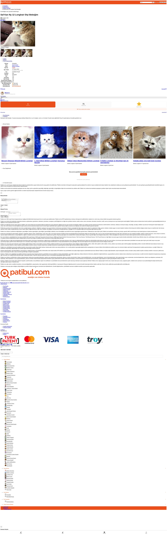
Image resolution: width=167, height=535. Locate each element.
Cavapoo (8, 409)
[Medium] (8, 344)
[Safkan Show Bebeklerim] (135, 142)
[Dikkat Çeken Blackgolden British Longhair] (36, 142)
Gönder (6, 205)
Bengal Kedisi (6, 305)
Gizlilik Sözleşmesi (7, 326)
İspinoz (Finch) (6, 320)
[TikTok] (10, 344)
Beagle (8, 407)
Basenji (8, 456)
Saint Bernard (9, 450)
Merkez (5, 59)
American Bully (10, 439)
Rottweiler (5, 295)
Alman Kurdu (9, 380)
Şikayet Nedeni (4, 215)
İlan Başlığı (4, 199)
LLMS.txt (3, 329)
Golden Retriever (7, 292)
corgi (7, 428)
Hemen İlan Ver (162, 2)
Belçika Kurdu (6, 296)
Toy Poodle (5, 286)
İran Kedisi (5, 309)
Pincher (8, 431)
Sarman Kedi (6, 310)
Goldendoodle (9, 446)
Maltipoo (5, 287)
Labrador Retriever (7, 294)
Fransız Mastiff (9, 460)
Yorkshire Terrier (10, 403)
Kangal (8, 429)
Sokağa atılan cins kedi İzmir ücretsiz (100, 161)
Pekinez (8, 418)
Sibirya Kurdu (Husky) (11, 382)
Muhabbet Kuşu (6, 317)
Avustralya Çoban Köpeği (12, 454)
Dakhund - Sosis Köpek (12, 388)
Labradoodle (9, 405)
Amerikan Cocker (10, 414)
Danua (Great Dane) (11, 458)
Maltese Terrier (6, 289)
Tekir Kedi (8, 489)
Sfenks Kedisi (6, 307)
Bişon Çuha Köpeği (11, 416)
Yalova (4, 58)
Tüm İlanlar (3, 96)
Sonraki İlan (164, 112)
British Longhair (6, 8)
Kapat (2, 205)
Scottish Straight (7, 311)
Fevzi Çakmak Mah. (7, 61)
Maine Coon (6, 304)
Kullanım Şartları (7, 327)
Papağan (5, 316)
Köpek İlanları (4, 283)
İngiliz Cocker (9, 448)
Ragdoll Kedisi (6, 308)
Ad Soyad (3, 211)
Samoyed (8, 413)
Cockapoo (8, 426)
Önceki (3, 89)
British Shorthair (7, 301)
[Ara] (153, 2)
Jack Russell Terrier (11, 411)
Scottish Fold (6, 303)
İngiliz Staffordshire (10, 462)
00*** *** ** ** (4, 97)
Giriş (155, 2)
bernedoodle (9, 441)
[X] (6, 344)
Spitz (7, 433)
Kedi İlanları (6, 7)
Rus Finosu (9, 463)
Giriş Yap (83, 174)
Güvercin (5, 318)
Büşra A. (7, 92)
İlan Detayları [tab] (6, 115)
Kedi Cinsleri (15, 64)
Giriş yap (6, 506)
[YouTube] (3, 344)
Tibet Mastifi (9, 465)
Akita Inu (8, 384)
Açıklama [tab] (5, 116)
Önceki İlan (3, 112)
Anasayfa (5, 5)
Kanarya (5, 321)
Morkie (8, 401)
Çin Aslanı (8, 394)
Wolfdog (8, 435)
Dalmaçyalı (9, 422)
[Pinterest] (7, 344)
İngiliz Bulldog (9, 443)
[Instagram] (2, 344)
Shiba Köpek (9, 420)
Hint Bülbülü (6, 319)
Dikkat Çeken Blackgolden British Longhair (36, 161)
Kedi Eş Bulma (10, 501)
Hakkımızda (6, 333)
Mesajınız (4, 200)
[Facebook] (1, 344)
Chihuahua (9, 392)
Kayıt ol (6, 508)
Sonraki (163, 89)
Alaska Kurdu (9, 445)
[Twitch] (4, 344)
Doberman (5, 290)
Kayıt (158, 2)
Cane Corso (9, 390)
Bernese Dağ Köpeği (11, 424)
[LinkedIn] (11, 344)
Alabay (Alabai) (10, 437)
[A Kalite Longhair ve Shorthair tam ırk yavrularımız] (69, 142)
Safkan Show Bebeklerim (128, 161)
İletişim (4, 334)
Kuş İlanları (3, 313)
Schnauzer (9, 452)
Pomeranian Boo (7, 288)
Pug (7, 396)
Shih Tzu (8, 397)
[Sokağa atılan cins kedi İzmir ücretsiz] (102, 142)
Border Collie (6, 293)
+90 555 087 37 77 (6, 282)
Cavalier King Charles (11, 399)
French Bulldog (10, 386)
